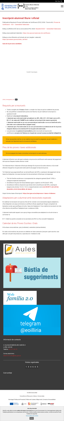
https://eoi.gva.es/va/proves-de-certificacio (36, 33)
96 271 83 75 (13, 349)
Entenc (31, 418)
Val (56, 1)
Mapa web (39, 399)
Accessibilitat (52, 399)
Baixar (16, 99)
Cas (59, 1)
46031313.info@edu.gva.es (12, 355)
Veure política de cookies (32, 415)
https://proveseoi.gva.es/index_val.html (14, 39)
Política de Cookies (31, 399)
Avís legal (11, 399)
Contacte (45, 399)
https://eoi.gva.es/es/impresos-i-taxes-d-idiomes (39, 193)
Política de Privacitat (19, 399)
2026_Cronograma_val (8, 99)
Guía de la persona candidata (12, 43)
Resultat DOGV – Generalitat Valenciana (48, 29)
